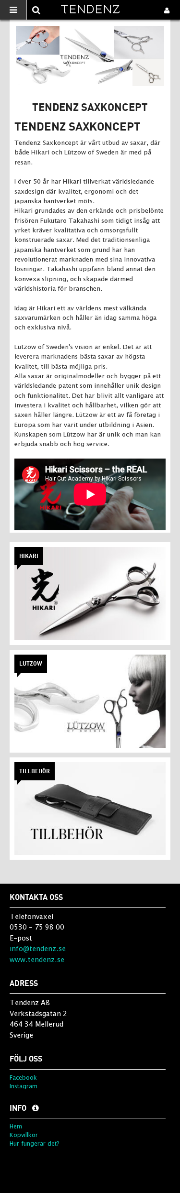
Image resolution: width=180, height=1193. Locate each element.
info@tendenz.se (38, 948)
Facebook (23, 1077)
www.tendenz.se (37, 959)
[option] (90, 56)
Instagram (23, 1086)
